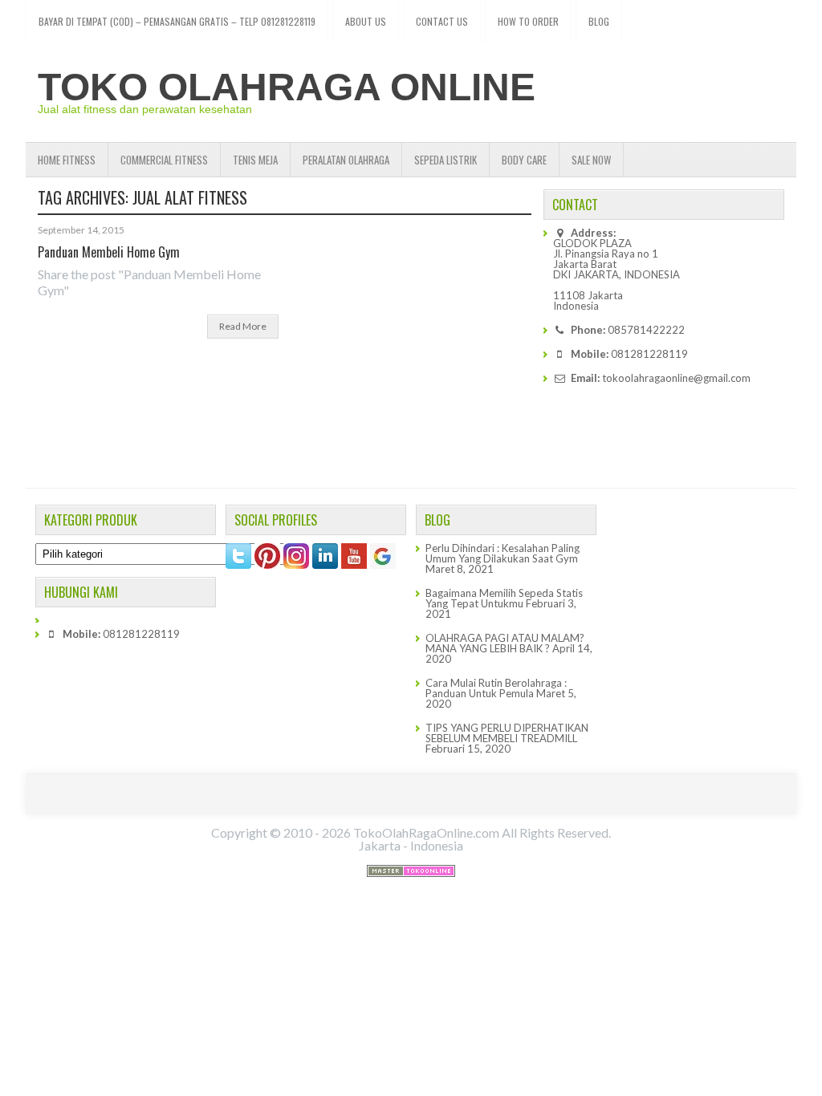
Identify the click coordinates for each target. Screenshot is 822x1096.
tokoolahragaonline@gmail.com (676, 377)
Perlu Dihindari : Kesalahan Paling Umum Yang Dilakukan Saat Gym (502, 553)
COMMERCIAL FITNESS (164, 160)
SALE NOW (591, 160)
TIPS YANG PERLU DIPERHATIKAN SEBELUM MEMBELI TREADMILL (506, 733)
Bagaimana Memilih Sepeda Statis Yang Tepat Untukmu (504, 598)
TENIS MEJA (255, 160)
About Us (365, 21)
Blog (598, 21)
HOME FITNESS (67, 160)
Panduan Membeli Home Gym (109, 252)
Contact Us (442, 21)
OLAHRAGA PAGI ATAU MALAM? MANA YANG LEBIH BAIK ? (504, 643)
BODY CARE (524, 160)
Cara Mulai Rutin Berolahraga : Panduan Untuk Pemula (496, 688)
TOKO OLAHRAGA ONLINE (286, 87)
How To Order (528, 21)
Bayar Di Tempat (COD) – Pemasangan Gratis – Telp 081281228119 (177, 21)
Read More (243, 326)
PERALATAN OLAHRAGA (346, 160)
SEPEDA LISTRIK (445, 160)
